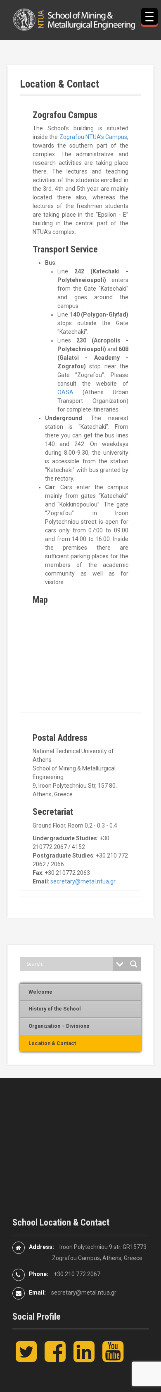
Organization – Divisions (58, 1026)
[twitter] (26, 1358)
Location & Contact (52, 1043)
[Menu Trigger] (149, 16)
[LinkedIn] (84, 1358)
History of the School (54, 1009)
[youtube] (112, 1358)
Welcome (40, 992)
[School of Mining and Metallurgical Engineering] (80, 19)
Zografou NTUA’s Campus (93, 137)
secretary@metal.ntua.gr (83, 881)
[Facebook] (55, 1358)
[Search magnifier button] (134, 964)
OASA (65, 392)
